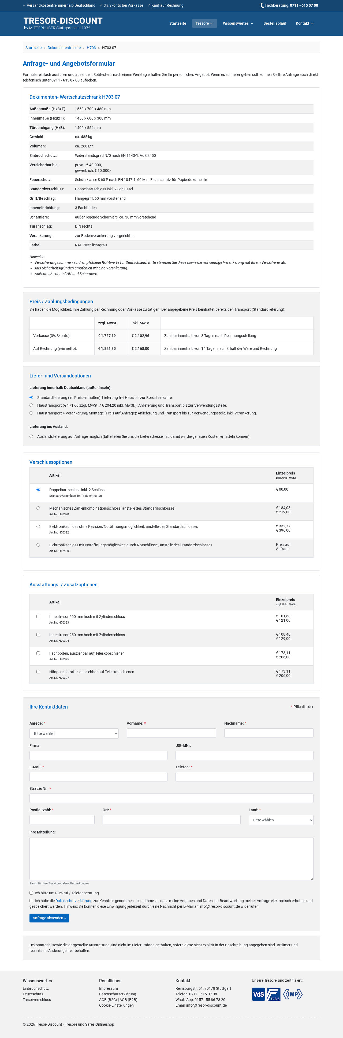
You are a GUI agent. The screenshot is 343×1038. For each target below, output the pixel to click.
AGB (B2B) (128, 1000)
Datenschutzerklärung (73, 901)
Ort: (107, 810)
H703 (91, 48)
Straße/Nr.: (40, 788)
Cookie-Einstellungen (116, 1005)
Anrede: (37, 723)
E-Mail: (36, 767)
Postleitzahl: (41, 810)
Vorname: (136, 723)
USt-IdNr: (183, 745)
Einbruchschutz (36, 988)
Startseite (177, 23)
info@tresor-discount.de (206, 1005)
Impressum (108, 988)
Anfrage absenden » (49, 918)
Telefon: (184, 767)
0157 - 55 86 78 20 (210, 1000)
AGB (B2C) (108, 1000)
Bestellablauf (274, 23)
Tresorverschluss (37, 1000)
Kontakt (303, 23)
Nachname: (235, 723)
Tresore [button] (202, 23)
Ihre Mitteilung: (42, 832)
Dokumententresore (64, 48)
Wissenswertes (236, 23)
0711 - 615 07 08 (304, 5)
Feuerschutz (33, 994)
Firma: (34, 745)
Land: (255, 810)
